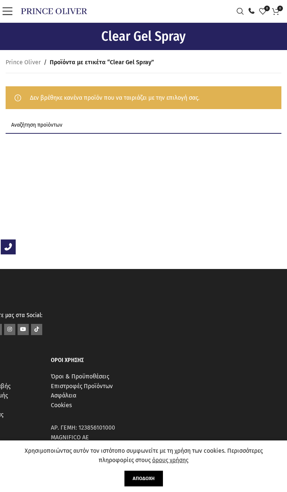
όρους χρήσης (170, 460)
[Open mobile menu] (9, 11)
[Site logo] (54, 10)
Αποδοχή (144, 478)
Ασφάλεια (63, 395)
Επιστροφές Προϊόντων (82, 386)
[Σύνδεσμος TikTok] (36, 329)
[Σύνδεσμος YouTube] (23, 329)
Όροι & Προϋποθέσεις (80, 376)
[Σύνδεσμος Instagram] (9, 329)
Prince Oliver (23, 62)
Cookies (61, 405)
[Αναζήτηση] (242, 11)
